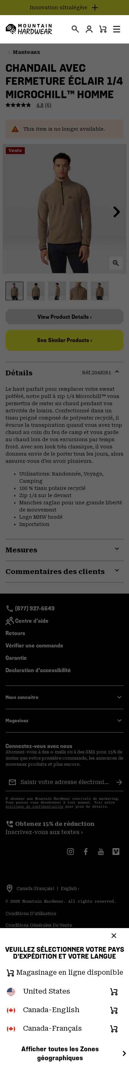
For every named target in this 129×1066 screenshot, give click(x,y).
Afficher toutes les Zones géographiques (60, 1053)
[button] (116, 29)
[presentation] (75, 29)
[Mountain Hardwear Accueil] (29, 29)
